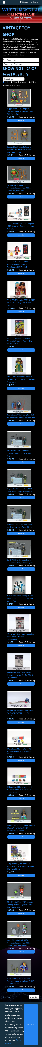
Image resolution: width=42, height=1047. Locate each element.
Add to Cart (21, 120)
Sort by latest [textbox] (8, 79)
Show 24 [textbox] (33, 997)
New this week (19, 82)
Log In (35, 2)
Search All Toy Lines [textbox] (13, 64)
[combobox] (21, 64)
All (6, 82)
